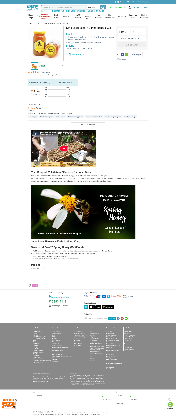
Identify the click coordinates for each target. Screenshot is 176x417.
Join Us (79, 413)
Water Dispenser (78, 331)
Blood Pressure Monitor (58, 354)
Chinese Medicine (38, 359)
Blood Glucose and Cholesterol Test (62, 356)
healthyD (74, 414)
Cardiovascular (37, 342)
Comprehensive (37, 331)
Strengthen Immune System (97, 346)
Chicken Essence (94, 333)
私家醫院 (90, 11)
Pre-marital (36, 343)
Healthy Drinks (110, 347)
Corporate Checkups (39, 362)
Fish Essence (93, 340)
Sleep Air (108, 342)
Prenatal (35, 345)
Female (35, 333)
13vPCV (54, 337)
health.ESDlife (84, 414)
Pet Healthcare (110, 337)
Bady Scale (55, 359)
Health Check (128, 331)
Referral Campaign (142, 2)
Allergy (35, 347)
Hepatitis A (55, 338)
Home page (30, 16)
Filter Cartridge (78, 343)
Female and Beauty (95, 349)
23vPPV (54, 335)
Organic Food (128, 338)
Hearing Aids (55, 361)
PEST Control (110, 343)
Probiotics (92, 335)
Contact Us (71, 413)
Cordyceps (93, 337)
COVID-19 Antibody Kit (39, 338)
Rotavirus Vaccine (57, 345)
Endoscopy (36, 348)
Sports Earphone (111, 369)
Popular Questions (129, 349)
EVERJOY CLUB (128, 2)
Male (34, 340)
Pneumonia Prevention (112, 340)
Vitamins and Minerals (96, 343)
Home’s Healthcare (129, 335)
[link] (38, 395)
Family (68, 414)
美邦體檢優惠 (70, 11)
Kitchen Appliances (111, 335)
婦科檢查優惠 (81, 11)
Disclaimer (111, 413)
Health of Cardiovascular (96, 353)
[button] (62, 66)
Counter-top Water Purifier (81, 335)
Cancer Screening (38, 350)
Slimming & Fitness (95, 351)
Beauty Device (110, 354)
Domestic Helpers (38, 352)
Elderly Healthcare (111, 338)
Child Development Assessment (42, 360)
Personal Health (128, 337)
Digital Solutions (95, 414)
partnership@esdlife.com (42, 381)
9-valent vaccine (56, 333)
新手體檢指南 (100, 11)
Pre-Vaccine (36, 335)
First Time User (128, 347)
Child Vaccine (56, 331)
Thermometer (56, 358)
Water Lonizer (77, 345)
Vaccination (127, 333)
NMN (91, 331)
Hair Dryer (109, 358)
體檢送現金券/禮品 (58, 11)
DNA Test (35, 354)
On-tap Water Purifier (79, 333)
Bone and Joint (94, 355)
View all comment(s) (88, 125)
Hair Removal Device (112, 359)
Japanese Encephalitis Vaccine (61, 347)
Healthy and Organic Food (113, 345)
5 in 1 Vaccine (56, 340)
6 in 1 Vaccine (56, 342)
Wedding (51, 414)
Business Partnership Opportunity (56, 413)
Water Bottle (77, 340)
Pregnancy (93, 360)
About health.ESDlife (39, 413)
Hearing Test (36, 357)
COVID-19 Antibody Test (39, 337)
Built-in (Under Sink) (79, 337)
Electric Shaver (110, 356)
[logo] (33, 11)
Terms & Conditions (89, 413)
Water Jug (76, 338)
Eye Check (36, 355)
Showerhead (77, 342)
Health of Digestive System (97, 348)
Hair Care (92, 358)
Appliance (109, 331)
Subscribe (112, 318)
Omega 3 (92, 342)
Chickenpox (55, 343)
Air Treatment (110, 333)
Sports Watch (110, 367)
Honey (35, 285)
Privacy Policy (101, 413)
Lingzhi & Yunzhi (94, 338)
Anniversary (60, 414)
